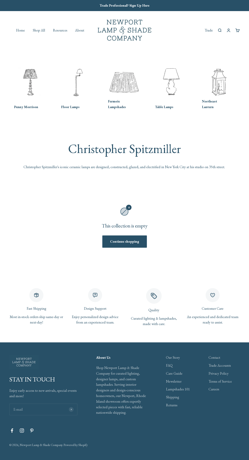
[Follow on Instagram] (22, 430)
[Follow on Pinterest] (31, 430)
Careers (214, 389)
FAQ (169, 365)
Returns (171, 405)
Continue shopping (124, 241)
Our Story (173, 357)
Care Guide (174, 373)
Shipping (172, 397)
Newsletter (173, 381)
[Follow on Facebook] (12, 430)
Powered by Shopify (76, 445)
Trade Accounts (220, 365)
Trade (209, 30)
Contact (214, 357)
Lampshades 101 (178, 389)
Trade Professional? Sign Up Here (124, 5)
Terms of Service (220, 381)
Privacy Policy (219, 373)
